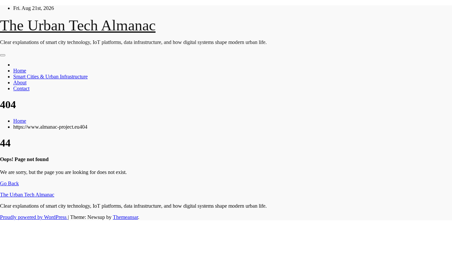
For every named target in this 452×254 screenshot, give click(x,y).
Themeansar (125, 217)
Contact (21, 88)
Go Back (9, 183)
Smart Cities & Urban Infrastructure (50, 76)
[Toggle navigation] (2, 55)
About (19, 82)
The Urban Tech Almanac (78, 25)
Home (19, 70)
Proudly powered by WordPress (34, 217)
